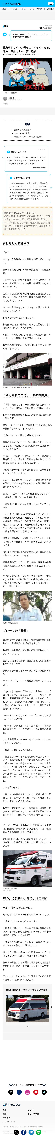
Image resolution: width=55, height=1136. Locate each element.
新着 (4, 9)
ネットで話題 (36, 9)
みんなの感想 (47, 28)
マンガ (14, 9)
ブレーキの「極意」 (22, 133)
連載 (24, 9)
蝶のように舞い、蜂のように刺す (28, 137)
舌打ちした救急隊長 (22, 130)
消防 (5, 104)
